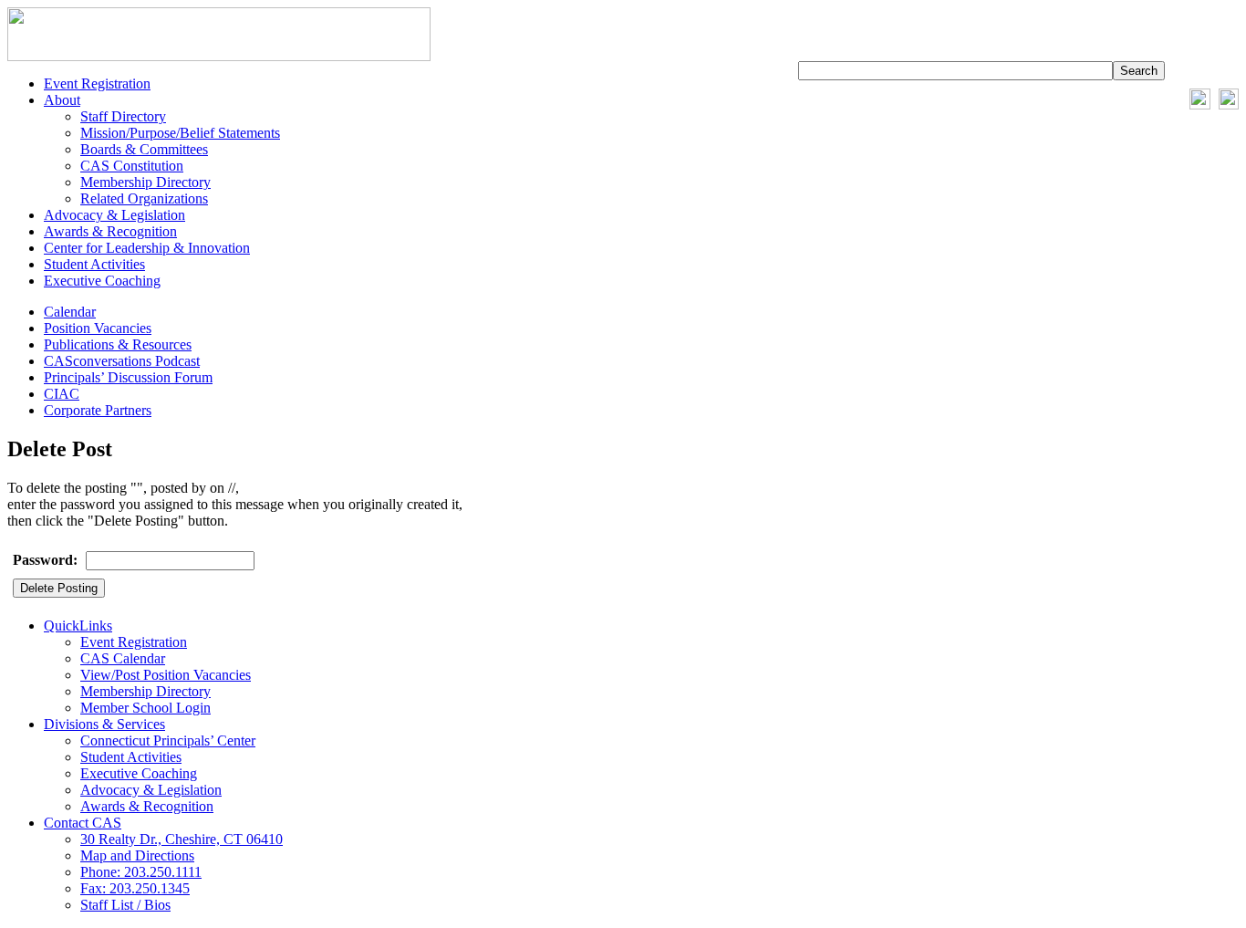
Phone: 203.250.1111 (141, 872)
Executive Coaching (102, 280)
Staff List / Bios (125, 904)
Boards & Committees (144, 149)
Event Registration (97, 83)
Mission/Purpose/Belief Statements (180, 133)
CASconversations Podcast (122, 361)
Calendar (70, 311)
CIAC (61, 393)
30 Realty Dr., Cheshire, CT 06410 (181, 839)
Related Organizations (144, 198)
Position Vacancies (97, 328)
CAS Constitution (131, 165)
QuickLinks (78, 625)
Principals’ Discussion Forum (128, 377)
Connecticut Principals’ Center (167, 740)
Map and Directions (137, 855)
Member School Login (145, 707)
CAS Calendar (122, 658)
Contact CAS (82, 822)
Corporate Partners (97, 410)
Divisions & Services (104, 724)
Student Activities (94, 264)
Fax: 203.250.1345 (135, 888)
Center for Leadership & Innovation (147, 247)
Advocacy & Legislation (114, 215)
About (62, 100)
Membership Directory (145, 182)
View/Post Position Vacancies (165, 675)
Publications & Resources (118, 344)
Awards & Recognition (110, 231)
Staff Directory (123, 116)
